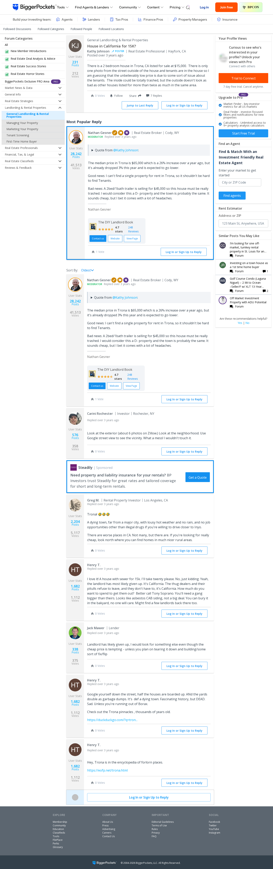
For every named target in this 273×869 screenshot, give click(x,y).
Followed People (81, 29)
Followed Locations (111, 29)
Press (105, 825)
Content (153, 7)
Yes (240, 322)
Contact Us (108, 836)
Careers (106, 832)
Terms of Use (159, 825)
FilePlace (58, 840)
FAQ (154, 836)
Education (58, 829)
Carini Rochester (100, 413)
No (247, 322)
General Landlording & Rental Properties (27, 115)
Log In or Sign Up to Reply (184, 105)
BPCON (253, 7)
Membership (60, 822)
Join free (226, 7)
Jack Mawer (96, 628)
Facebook (214, 822)
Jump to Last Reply (140, 105)
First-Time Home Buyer (21, 141)
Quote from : (117, 150)
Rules (155, 829)
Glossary (58, 847)
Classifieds (59, 832)
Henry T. (94, 565)
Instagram (214, 832)
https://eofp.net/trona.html (107, 770)
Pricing (175, 7)
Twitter (213, 825)
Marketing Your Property (22, 129)
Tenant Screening (17, 135)
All (6, 45)
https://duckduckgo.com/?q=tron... (112, 720)
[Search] (188, 7)
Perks (56, 843)
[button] (134, 95)
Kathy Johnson (98, 51)
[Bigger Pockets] (35, 7)
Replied (112, 137)
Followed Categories (51, 29)
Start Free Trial (243, 133)
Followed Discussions (17, 29)
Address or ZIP (230, 215)
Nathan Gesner (100, 133)
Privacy (156, 832)
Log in (204, 7)
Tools (61, 7)
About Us (107, 822)
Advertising (108, 829)
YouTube (214, 829)
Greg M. (93, 500)
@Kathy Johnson (125, 150)
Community (128, 7)
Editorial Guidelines (163, 822)
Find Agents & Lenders (92, 7)
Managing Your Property (22, 123)
